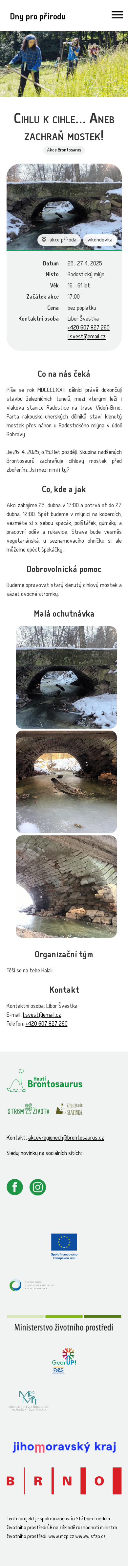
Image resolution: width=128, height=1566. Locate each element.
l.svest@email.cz (87, 337)
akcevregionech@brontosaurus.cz (66, 1138)
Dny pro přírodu (38, 17)
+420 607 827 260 (89, 328)
